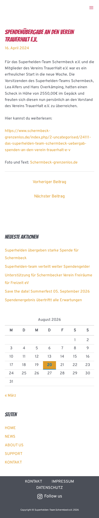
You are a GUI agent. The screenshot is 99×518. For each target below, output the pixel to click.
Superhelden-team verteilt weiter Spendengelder (47, 266)
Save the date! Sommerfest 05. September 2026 (47, 291)
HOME (10, 428)
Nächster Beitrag (49, 196)
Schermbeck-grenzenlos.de (54, 162)
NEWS (10, 436)
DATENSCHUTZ (49, 487)
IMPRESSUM (63, 481)
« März (10, 395)
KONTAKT (13, 462)
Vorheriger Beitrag (49, 182)
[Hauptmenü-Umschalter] (91, 7)
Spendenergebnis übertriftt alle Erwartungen (43, 300)
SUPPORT (13, 454)
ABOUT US (14, 445)
